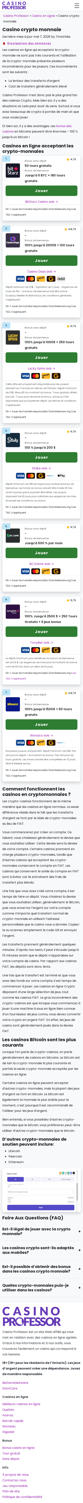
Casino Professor (16, 16)
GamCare (9, 1388)
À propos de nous (15, 1474)
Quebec (8, 1409)
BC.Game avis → (41, 564)
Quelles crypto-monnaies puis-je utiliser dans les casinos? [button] (35, 1287)
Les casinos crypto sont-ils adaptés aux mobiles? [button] (38, 1250)
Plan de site (11, 1491)
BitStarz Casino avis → (41, 201)
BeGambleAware (15, 1383)
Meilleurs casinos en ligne (21, 1404)
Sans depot (10, 1459)
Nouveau (8, 1426)
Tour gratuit (11, 1453)
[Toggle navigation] (77, 5)
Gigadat (8, 1432)
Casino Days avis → (41, 271)
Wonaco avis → (41, 735)
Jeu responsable (15, 1486)
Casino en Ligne (43, 16)
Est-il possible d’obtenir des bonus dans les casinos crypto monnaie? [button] (36, 1269)
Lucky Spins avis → (41, 368)
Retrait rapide (12, 1421)
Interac (8, 1415)
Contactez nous (14, 1480)
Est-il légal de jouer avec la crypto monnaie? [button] (36, 1231)
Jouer (41, 190)
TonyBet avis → (41, 642)
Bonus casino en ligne (18, 1448)
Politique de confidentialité (22, 1497)
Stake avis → (41, 468)
